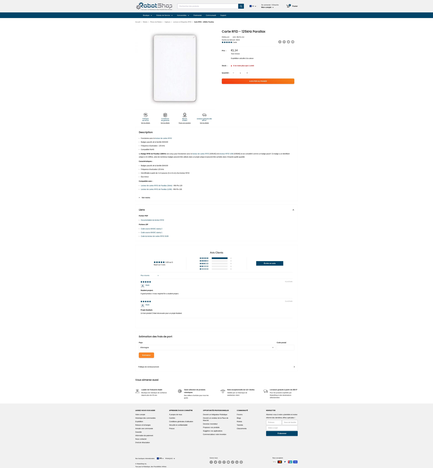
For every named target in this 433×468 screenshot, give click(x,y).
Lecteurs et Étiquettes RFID (182, 22)
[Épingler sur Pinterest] (284, 41)
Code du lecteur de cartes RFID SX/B (154, 236)
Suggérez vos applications (212, 431)
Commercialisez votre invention (214, 434)
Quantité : (226, 73)
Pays (141, 342)
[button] (227, 42)
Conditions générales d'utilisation (181, 421)
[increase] (247, 72)
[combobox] (207, 6)
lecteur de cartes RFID (163, 138)
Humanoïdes (182, 15)
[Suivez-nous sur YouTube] (228, 462)
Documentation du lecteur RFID (152, 220)
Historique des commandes (145, 418)
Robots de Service (163, 15)
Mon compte (266, 7)
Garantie (138, 432)
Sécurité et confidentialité (178, 425)
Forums (240, 414)
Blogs (239, 418)
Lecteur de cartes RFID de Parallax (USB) (156, 189)
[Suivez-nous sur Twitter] (215, 462)
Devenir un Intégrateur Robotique (215, 414)
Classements (242, 428)
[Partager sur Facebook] (279, 41)
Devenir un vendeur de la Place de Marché (215, 419)
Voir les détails (145, 123)
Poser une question (185, 123)
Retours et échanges (143, 425)
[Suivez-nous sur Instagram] (219, 462)
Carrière (172, 418)
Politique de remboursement (148, 367)
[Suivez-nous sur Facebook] (211, 462)
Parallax (225, 37)
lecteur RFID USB (226, 154)
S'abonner (282, 433)
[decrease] (233, 72)
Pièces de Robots (156, 22)
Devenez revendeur (210, 424)
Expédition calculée (238, 58)
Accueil (137, 22)
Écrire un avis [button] (270, 263)
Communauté (211, 15)
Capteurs (167, 22)
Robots (145, 22)
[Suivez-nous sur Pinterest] (224, 462)
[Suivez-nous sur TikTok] (232, 462)
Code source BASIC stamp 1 (151, 232)
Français (169, 458)
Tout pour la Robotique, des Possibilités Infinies (150, 466)
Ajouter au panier (258, 81)
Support (223, 15)
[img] (146, 282)
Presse (171, 428)
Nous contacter (141, 439)
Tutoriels (240, 425)
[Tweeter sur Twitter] (288, 41)
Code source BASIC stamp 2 (151, 229)
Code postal (281, 342)
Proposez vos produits (211, 427)
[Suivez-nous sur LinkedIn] (236, 462)
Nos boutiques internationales (145, 458)
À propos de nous (175, 414)
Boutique (146, 15)
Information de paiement (144, 435)
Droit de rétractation (142, 442)
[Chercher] (241, 6)
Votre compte (140, 414)
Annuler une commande (144, 428)
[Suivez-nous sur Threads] (241, 462)
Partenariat (197, 15)
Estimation (146, 355)
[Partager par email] (292, 41)
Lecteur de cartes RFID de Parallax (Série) (156, 185)
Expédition (139, 421)
